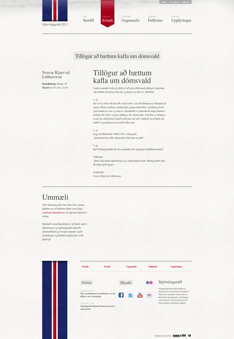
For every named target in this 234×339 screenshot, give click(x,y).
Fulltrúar (155, 19)
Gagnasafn (130, 19)
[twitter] (130, 297)
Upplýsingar (181, 19)
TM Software (189, 335)
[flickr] (149, 297)
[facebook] (121, 297)
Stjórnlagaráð (55, 14)
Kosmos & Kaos (179, 335)
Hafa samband (174, 2)
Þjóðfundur (186, 2)
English (164, 2)
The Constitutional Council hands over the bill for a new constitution (97, 295)
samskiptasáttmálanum (53, 212)
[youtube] (139, 297)
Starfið (88, 19)
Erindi (107, 19)
